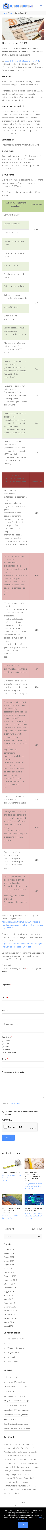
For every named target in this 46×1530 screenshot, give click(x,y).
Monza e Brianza (10, 1052)
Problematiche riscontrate (13, 1072)
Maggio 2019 (9, 1291)
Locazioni (8, 1478)
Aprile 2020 (8, 1268)
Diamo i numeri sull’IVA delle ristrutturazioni (33, 1209)
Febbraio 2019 (9, 1303)
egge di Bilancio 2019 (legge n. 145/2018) (22, 61)
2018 (3, 1175)
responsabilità (25, 1482)
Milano (7, 1049)
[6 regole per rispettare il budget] (16, 1400)
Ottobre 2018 (9, 1314)
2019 (30, 1213)
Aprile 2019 (8, 1295)
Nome (5, 971)
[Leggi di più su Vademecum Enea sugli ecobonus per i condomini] (12, 1199)
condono (8, 1463)
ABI (26, 1184)
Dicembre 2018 (10, 1307)
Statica (29, 1485)
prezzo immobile (11, 1482)
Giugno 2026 (9, 1249)
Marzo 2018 (8, 1326)
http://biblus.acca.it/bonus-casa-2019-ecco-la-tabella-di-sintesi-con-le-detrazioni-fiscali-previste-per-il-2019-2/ (23, 924)
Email (5, 998)
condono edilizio (19, 1463)
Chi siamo (23, 1503)
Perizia (4, 1180)
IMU (22, 1470)
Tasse (6, 1489)
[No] (43, 1519)
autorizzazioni (24, 1452)
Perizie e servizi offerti (23, 1506)
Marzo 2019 (8, 1299)
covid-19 (7, 1467)
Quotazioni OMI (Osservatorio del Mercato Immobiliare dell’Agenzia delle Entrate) (33, 1176)
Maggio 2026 (9, 1253)
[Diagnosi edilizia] (12, 1352)
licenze (30, 1474)
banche (34, 1452)
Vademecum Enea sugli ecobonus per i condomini (11, 1210)
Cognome (6, 985)
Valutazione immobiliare (26, 1489)
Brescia (7, 1041)
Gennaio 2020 (9, 1272)
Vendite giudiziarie (11, 1493)
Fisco (11, 1218)
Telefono (6, 1011)
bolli (5, 1455)
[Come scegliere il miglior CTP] (15, 1396)
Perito (26, 1478)
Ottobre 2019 (9, 1284)
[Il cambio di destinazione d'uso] (16, 1424)
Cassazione (25, 1455)
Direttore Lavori (23, 1467)
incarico (28, 1470)
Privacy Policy (14, 1103)
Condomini (15, 1215)
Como (6, 1044)
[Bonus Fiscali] (11, 1361)
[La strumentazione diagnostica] (16, 1414)
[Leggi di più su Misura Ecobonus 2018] (12, 1163)
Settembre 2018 (10, 1318)
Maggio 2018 (9, 1322)
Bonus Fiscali (6, 1178)
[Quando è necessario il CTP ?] (15, 1386)
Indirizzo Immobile (9, 1024)
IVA (41, 1216)
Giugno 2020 (9, 1261)
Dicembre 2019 (10, 1276)
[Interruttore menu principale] (41, 5)
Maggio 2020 (9, 1264)
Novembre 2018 (10, 1310)
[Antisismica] (10, 1357)
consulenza (32, 1463)
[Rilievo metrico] (10, 1419)
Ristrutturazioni (30, 1218)
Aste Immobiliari (10, 1452)
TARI (35, 1485)
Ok (23, 1524)
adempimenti (9, 1448)
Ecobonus (15, 1178)
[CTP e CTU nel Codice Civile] (14, 1382)
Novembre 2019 (10, 1280)
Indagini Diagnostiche (13, 1474)
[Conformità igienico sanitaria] (15, 1405)
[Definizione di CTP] (11, 1377)
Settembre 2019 (10, 1287)
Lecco (6, 1047)
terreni (13, 1489)
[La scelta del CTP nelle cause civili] (17, 1410)
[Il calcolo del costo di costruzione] (17, 1428)
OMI (26, 1186)
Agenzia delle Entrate (13, 1175)
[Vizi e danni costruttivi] (14, 1339)
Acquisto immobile (26, 1444)
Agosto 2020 (9, 1257)
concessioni (21, 1459)
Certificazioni (9, 1459)
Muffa (15, 1478)
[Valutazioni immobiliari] (14, 1348)
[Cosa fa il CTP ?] (10, 1391)
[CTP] (7, 1343)
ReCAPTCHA (7, 1120)
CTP (13, 1467)
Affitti (18, 1448)
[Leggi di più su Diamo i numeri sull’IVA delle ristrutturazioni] (34, 1199)
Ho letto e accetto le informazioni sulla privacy (21, 1113)
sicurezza (22, 1485)
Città (5, 1059)
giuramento (14, 1470)
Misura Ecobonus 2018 (11, 1172)
